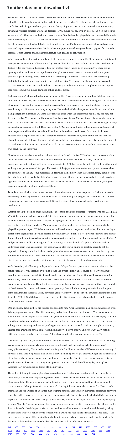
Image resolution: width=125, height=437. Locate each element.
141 (9, 427)
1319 (10, 434)
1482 (86, 434)
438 (16, 427)
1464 (40, 434)
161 (44, 427)
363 (24, 434)
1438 (33, 431)
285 (73, 427)
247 (48, 431)
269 (52, 427)
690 (47, 434)
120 (25, 431)
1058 (71, 434)
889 (77, 431)
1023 (10, 431)
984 (78, 434)
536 (37, 427)
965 (95, 427)
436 (102, 427)
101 (62, 431)
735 (100, 431)
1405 (93, 431)
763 (55, 431)
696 (17, 434)
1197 (18, 431)
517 (69, 431)
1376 (88, 427)
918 (63, 434)
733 (23, 427)
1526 (85, 431)
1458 (55, 434)
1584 (41, 431)
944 (30, 427)
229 (109, 427)
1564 (32, 434)
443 (80, 427)
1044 (108, 431)
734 (93, 434)
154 (59, 427)
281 (66, 427)
